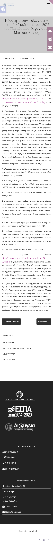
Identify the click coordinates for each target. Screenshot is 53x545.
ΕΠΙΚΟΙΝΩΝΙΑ (8, 342)
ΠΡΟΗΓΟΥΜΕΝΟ (12, 321)
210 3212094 (10, 500)
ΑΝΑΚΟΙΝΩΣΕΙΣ (9, 360)
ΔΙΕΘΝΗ (25, 58)
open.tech (33, 531)
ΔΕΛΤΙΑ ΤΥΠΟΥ (9, 354)
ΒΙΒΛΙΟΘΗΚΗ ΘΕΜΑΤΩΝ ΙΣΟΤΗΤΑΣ (17, 348)
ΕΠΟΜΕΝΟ (42, 321)
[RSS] (49, 539)
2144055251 (10, 463)
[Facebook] (39, 539)
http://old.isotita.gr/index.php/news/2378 (22, 98)
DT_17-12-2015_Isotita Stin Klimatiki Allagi (24, 102)
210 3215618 (10, 497)
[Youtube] (44, 539)
